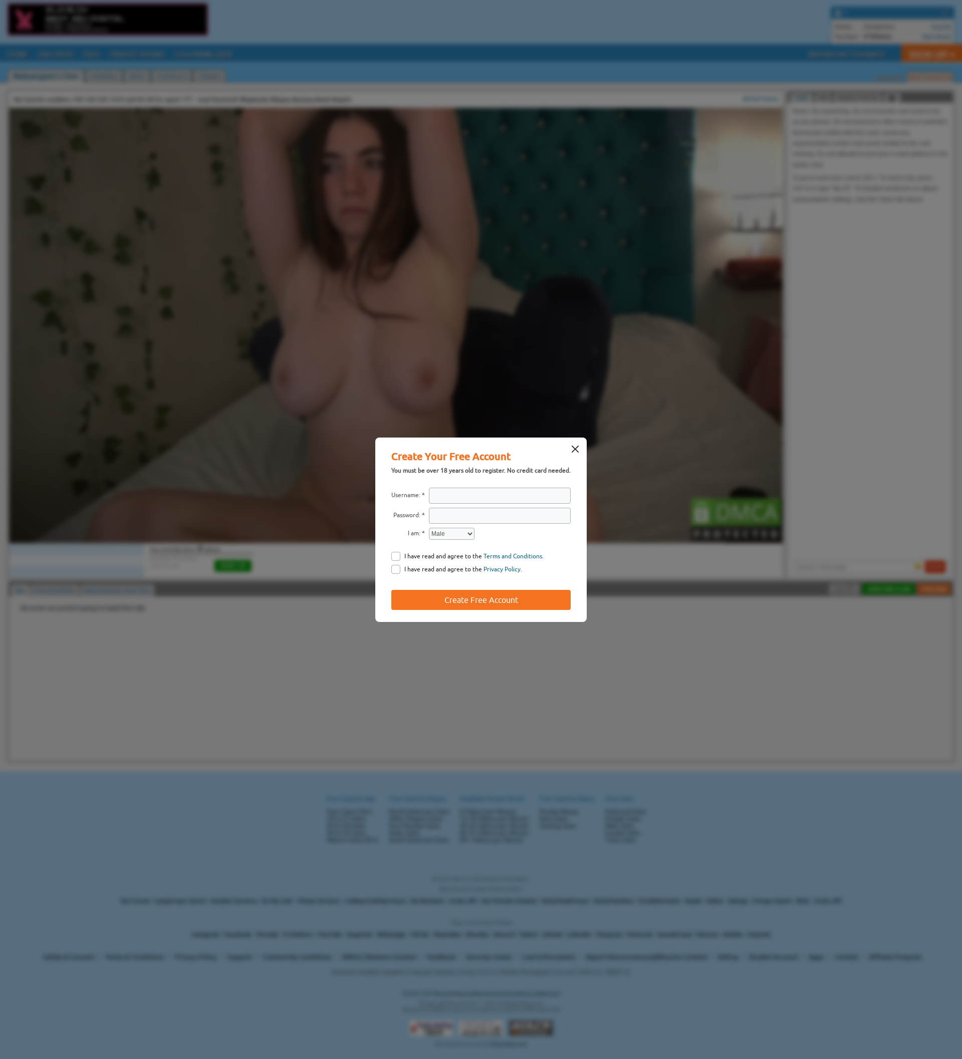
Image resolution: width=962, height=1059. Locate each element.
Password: (406, 515)
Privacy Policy (502, 569)
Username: (405, 495)
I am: (414, 533)
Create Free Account (481, 599)
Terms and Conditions (513, 556)
